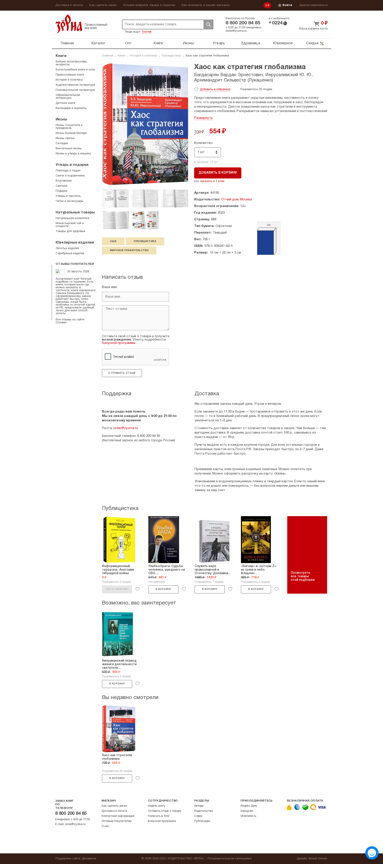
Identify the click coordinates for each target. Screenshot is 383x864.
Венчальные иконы (69, 148)
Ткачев (146, 32)
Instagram (246, 811)
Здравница (250, 43)
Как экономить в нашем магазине (206, 5)
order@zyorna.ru (236, 31)
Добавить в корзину (218, 172)
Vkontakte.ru (248, 816)
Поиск (208, 24)
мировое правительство (129, 250)
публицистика (145, 241)
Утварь (219, 43)
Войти (287, 5)
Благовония (64, 181)
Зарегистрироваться (313, 5)
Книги (158, 43)
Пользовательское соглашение (229, 858)
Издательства (203, 811)
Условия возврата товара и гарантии (149, 5)
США (113, 241)
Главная (67, 43)
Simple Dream (317, 858)
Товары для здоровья (70, 231)
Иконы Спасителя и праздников (69, 127)
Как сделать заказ (102, 5)
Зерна (68, 23)
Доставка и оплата (69, 5)
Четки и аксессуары (69, 201)
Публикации (202, 821)
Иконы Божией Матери (71, 133)
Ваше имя (109, 287)
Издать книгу (156, 806)
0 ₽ (267, 5)
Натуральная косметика (72, 218)
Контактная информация (118, 816)
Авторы (199, 806)
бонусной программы (118, 343)
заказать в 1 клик (212, 181)
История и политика (143, 55)
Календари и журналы (71, 108)
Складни (62, 143)
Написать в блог (159, 816)
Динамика (89, 858)
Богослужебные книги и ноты (75, 69)
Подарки (61, 191)
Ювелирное (283, 43)
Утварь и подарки (72, 165)
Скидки (312, 43)
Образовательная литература (68, 96)
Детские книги (65, 103)
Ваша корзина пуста (313, 28)
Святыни (61, 186)
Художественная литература (75, 85)
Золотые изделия (67, 248)
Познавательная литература (75, 90)
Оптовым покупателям (116, 821)
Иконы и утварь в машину (73, 153)
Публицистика (171, 55)
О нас (105, 826)
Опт (128, 43)
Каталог (98, 43)
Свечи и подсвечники (70, 175)
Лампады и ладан (68, 170)
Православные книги (70, 75)
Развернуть (203, 118)
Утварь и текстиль (68, 196)
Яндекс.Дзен (248, 806)
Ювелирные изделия (75, 242)
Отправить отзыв (121, 373)
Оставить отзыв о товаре (164, 811)
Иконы (188, 43)
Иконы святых (65, 138)
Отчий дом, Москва (236, 199)
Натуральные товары (75, 212)
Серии (198, 816)
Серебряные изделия (70, 253)
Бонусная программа (162, 821)
